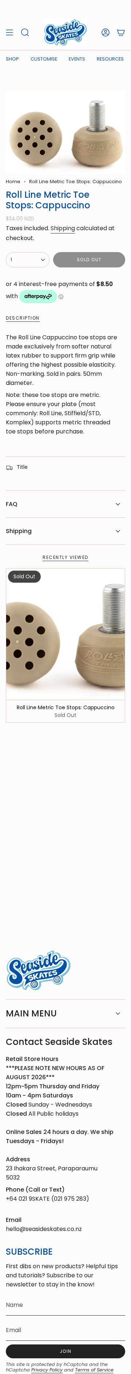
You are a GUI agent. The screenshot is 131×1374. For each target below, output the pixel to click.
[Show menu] (9, 32)
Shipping (63, 228)
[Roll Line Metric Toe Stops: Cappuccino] (65, 634)
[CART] (120, 32)
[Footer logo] (38, 970)
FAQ (11, 504)
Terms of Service (94, 1370)
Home (13, 181)
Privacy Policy (47, 1370)
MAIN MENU (31, 1013)
